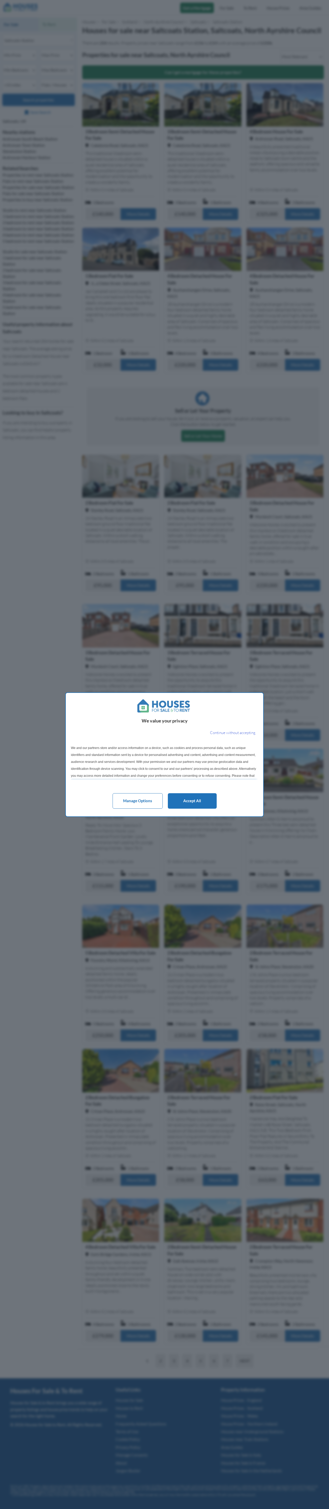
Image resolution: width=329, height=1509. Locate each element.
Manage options (137, 800)
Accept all (192, 800)
